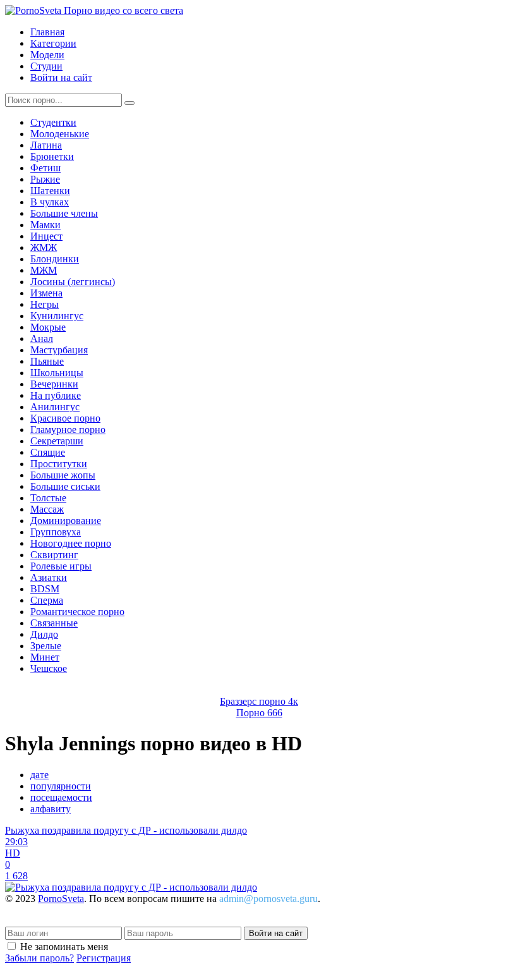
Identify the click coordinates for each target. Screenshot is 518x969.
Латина (46, 145)
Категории (53, 43)
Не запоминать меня (64, 946)
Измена (46, 293)
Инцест (46, 236)
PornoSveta (61, 898)
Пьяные (47, 361)
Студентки (53, 122)
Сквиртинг (54, 554)
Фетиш (45, 167)
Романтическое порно (77, 611)
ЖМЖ (43, 247)
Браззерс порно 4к (259, 701)
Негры (44, 304)
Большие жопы (62, 475)
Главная (47, 32)
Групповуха (55, 532)
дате (39, 774)
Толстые (48, 497)
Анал (41, 338)
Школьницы (56, 372)
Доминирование (65, 520)
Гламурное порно (67, 429)
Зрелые (45, 645)
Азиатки (48, 577)
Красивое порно (65, 418)
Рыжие (45, 179)
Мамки (45, 224)
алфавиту (50, 808)
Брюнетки (52, 156)
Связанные (54, 623)
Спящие (47, 452)
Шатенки (50, 190)
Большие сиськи (65, 486)
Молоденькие (59, 133)
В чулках (49, 202)
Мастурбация (59, 349)
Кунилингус (56, 315)
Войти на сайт (61, 77)
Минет (44, 657)
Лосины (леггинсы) (72, 281)
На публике (55, 395)
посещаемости (61, 797)
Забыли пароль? (39, 958)
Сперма (46, 600)
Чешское (48, 668)
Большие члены (64, 213)
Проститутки (58, 463)
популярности (60, 786)
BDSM (44, 588)
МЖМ (43, 270)
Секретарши (56, 441)
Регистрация (103, 958)
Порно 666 (259, 712)
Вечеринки (54, 384)
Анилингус (55, 406)
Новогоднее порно (70, 543)
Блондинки (54, 258)
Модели (47, 54)
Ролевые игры (61, 566)
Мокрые (48, 327)
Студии (46, 66)
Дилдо (44, 634)
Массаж (47, 509)
